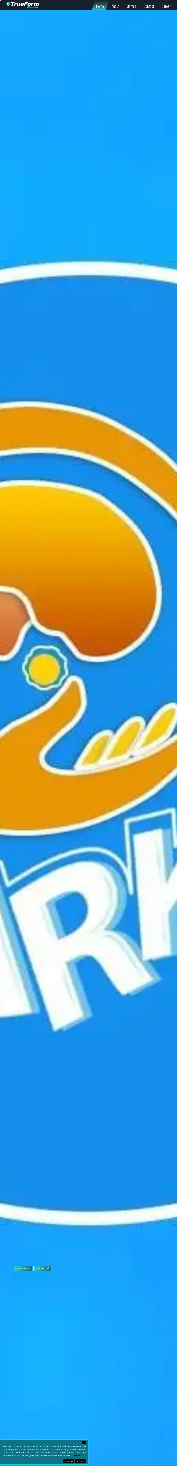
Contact (149, 6)
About (115, 6)
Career (166, 6)
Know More (41, 1268)
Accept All (68, 1461)
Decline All (80, 1461)
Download (22, 1268)
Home (100, 6)
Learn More (76, 1455)
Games (131, 6)
